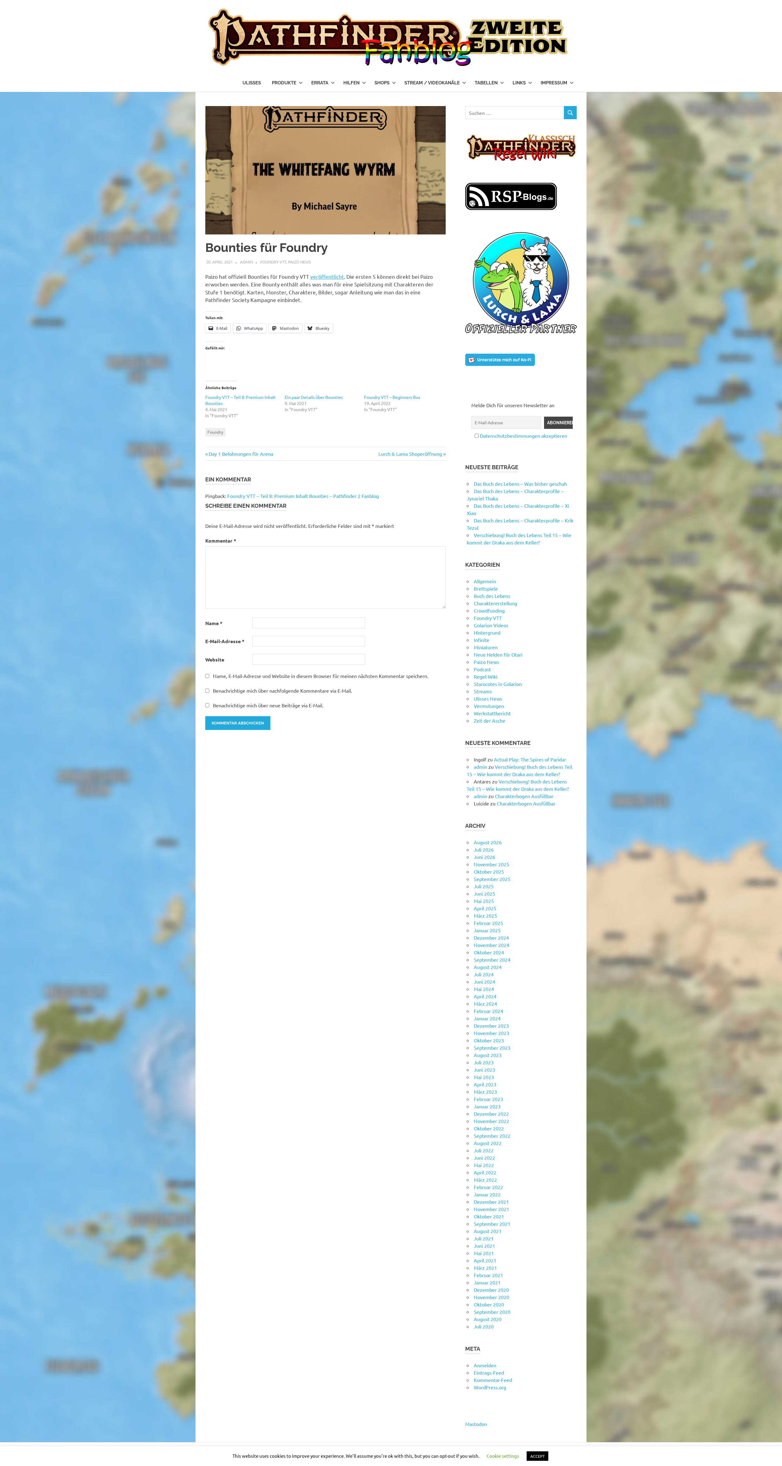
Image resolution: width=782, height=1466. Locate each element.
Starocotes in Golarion (498, 684)
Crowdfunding (489, 610)
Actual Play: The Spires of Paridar (530, 759)
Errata (319, 83)
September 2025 (492, 879)
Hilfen (351, 83)
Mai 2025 (484, 901)
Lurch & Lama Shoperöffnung (410, 454)
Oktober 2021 (489, 1216)
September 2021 (492, 1224)
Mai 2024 (484, 989)
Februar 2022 (488, 1187)
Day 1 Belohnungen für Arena (240, 454)
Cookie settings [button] (503, 1456)
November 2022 (491, 1121)
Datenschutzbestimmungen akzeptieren (523, 436)
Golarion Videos (491, 625)
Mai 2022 (484, 1165)
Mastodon (476, 1424)
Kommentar (220, 540)
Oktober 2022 (489, 1128)
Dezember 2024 (491, 937)
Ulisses (252, 83)
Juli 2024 (484, 974)
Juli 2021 (484, 1238)
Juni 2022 (484, 1158)
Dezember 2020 (491, 1290)
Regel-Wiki (485, 676)
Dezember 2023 (491, 1025)
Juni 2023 (484, 1069)
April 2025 (485, 908)
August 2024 (488, 967)
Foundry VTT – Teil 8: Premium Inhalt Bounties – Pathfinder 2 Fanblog (303, 496)
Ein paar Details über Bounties (314, 397)
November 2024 (491, 945)
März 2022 (485, 1180)
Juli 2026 (484, 849)
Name (213, 623)
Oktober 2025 (489, 871)
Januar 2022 (487, 1194)
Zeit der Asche (489, 720)
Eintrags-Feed (489, 1372)
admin (246, 261)
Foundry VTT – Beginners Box (392, 397)
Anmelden (485, 1365)
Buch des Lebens (492, 596)
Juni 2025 (484, 893)
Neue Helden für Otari (498, 654)
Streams (483, 691)
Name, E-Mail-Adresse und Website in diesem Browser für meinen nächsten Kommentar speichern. (320, 676)
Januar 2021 (487, 1282)
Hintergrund (487, 632)
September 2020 (492, 1312)
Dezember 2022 (491, 1114)
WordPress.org (490, 1387)
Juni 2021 (484, 1246)
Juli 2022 (484, 1150)
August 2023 (488, 1055)
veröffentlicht (327, 276)
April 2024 (485, 996)
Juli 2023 (484, 1062)
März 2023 (485, 1091)
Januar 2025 (487, 930)
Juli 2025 (484, 886)
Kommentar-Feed (493, 1380)
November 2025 (491, 864)
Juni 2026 (484, 857)
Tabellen (486, 83)
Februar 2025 (488, 923)
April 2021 (485, 1260)
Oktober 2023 (489, 1040)
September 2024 (492, 959)
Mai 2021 (484, 1253)
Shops (382, 83)
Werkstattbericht (492, 713)
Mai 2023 (484, 1077)
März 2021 (485, 1268)
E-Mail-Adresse (224, 641)
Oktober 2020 (489, 1304)
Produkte (284, 83)
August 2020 (488, 1319)
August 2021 (488, 1231)
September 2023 (492, 1047)
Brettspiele (486, 588)
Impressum (554, 83)
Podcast (482, 669)
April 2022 (485, 1172)
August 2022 (488, 1143)
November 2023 (491, 1033)
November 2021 (491, 1209)
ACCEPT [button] (537, 1456)
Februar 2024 (488, 1011)
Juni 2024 (484, 981)
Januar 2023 (487, 1106)
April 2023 (485, 1084)
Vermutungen (489, 706)
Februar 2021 (488, 1275)
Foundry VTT (273, 261)
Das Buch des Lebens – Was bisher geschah (520, 484)
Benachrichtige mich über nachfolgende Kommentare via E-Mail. (282, 690)
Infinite (481, 640)
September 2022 (492, 1136)
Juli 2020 (484, 1326)
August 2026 (488, 842)
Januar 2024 (487, 1018)
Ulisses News (488, 698)
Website (214, 659)
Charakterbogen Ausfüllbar (524, 796)
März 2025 (485, 915)
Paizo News (299, 261)
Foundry (215, 432)
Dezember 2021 (491, 1202)
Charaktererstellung (495, 603)
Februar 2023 (488, 1099)
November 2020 (491, 1297)
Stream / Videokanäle (432, 83)
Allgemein (485, 581)
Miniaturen (486, 647)
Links (519, 83)
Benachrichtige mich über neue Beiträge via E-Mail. (268, 705)
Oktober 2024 (489, 952)
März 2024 (485, 1003)
